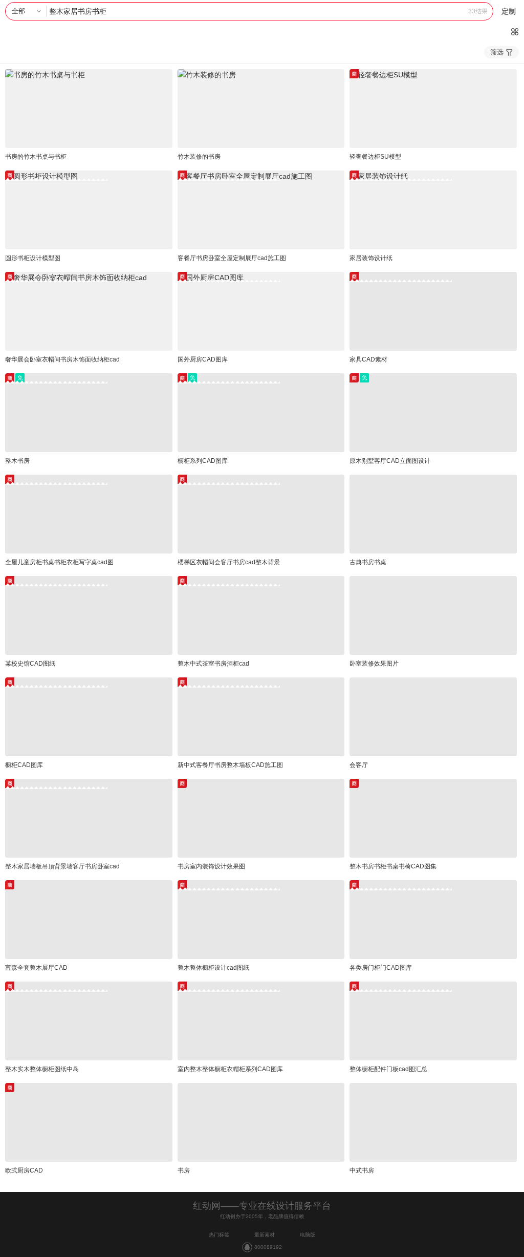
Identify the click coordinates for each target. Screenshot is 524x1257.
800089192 (268, 1247)
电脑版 (307, 1235)
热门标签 (219, 1235)
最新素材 (264, 1235)
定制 (508, 11)
